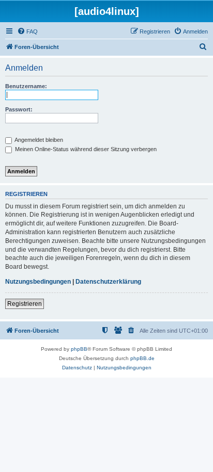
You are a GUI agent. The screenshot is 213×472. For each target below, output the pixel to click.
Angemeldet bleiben (38, 140)
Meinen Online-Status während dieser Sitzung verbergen (85, 149)
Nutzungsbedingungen (38, 281)
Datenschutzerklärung (108, 281)
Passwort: (19, 109)
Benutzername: (26, 86)
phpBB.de (142, 358)
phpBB (79, 349)
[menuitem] (27, 31)
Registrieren (24, 303)
